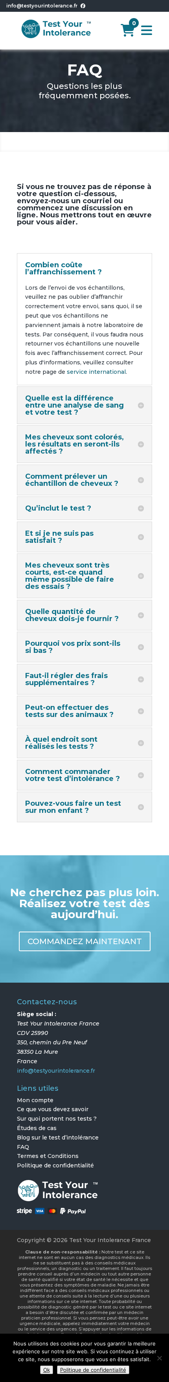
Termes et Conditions (48, 1156)
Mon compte (35, 1100)
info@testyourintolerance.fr (41, 6)
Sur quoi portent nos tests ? (57, 1118)
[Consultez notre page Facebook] (83, 6)
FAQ (23, 1146)
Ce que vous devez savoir (52, 1109)
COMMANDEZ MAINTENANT (85, 941)
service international (96, 371)
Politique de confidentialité (55, 1165)
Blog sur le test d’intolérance (58, 1137)
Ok (46, 1370)
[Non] (159, 1358)
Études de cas (37, 1128)
